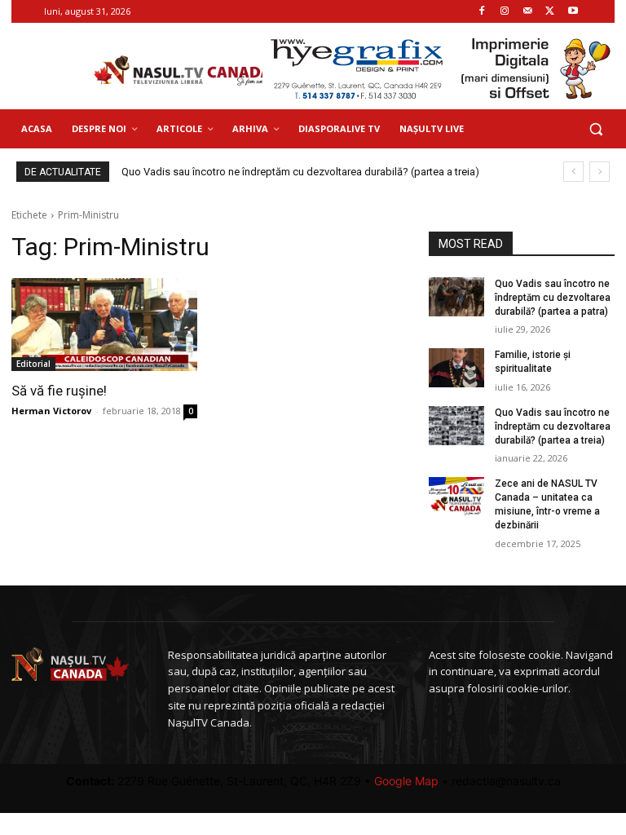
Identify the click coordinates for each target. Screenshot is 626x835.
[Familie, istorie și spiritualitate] (456, 367)
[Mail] (527, 11)
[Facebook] (482, 11)
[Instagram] (505, 11)
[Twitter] (549, 11)
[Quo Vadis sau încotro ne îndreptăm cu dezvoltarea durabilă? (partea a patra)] (456, 296)
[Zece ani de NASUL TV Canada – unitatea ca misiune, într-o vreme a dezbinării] (456, 496)
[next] (599, 171)
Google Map (406, 781)
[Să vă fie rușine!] (104, 324)
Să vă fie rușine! (59, 390)
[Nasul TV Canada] (182, 70)
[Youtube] (572, 11)
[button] (595, 129)
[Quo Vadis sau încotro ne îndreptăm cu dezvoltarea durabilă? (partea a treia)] (456, 425)
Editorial (33, 363)
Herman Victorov (51, 410)
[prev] (573, 171)
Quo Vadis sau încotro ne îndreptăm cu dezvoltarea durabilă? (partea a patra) (553, 297)
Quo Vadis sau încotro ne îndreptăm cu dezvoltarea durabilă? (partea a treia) (300, 172)
